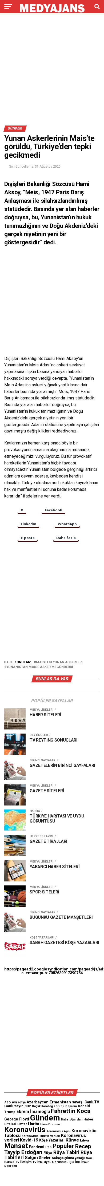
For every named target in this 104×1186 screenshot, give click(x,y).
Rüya (47, 1153)
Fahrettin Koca (70, 1111)
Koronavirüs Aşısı (58, 1131)
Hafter (22, 1124)
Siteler (45, 1158)
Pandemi (36, 1147)
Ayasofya (19, 1102)
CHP (28, 1106)
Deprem (71, 1106)
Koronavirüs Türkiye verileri (41, 1136)
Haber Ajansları (71, 1119)
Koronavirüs (24, 1129)
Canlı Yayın (13, 1106)
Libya (84, 1140)
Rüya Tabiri (66, 1152)
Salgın (31, 1157)
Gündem (45, 1117)
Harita (33, 1124)
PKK (48, 1147)
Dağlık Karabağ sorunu (48, 1106)
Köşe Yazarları (52, 1140)
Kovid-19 (29, 1140)
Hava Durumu (50, 1124)
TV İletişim (23, 1162)
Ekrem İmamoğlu (33, 1111)
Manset (16, 1146)
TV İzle (38, 1162)
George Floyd (16, 1119)
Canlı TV (92, 1102)
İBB (77, 1162)
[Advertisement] (52, 71)
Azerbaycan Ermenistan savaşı (55, 1102)
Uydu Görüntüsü (56, 1162)
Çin (71, 1162)
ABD (7, 1102)
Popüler (63, 1146)
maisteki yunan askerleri (59, 662)
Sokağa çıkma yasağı (68, 1158)
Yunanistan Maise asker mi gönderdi (39, 667)
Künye (72, 1140)
